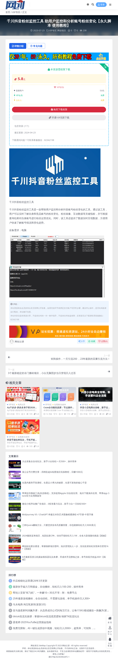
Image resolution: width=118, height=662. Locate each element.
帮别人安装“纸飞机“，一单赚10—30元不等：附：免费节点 (45, 592)
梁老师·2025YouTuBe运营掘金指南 (32, 622)
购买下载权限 (60, 109)
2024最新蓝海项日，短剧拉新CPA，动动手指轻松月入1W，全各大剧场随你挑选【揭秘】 (64, 535)
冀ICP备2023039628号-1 (59, 657)
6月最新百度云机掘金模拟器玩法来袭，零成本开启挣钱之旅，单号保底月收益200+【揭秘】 (64, 558)
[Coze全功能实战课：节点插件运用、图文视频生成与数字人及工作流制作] (59, 394)
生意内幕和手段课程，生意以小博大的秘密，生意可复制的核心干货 (54, 482)
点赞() (104, 341)
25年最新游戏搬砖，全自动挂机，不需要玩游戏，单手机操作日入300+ (51, 598)
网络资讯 (34, 645)
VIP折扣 (60, 87)
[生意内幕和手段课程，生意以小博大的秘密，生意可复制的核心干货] (15, 485)
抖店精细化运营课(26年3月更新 (30, 580)
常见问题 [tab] (37, 45)
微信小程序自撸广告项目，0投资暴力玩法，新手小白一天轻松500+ (54, 503)
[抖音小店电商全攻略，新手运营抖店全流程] (95, 394)
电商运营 (21, 404)
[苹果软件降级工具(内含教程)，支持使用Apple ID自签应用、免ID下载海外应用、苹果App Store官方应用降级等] (15, 496)
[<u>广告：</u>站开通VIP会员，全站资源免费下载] (59, 56)
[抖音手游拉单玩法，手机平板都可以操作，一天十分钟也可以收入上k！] (22, 426)
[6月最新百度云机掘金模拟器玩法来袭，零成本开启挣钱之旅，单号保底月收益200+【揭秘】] (15, 560)
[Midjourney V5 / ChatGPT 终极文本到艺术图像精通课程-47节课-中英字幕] (15, 517)
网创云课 (19, 341)
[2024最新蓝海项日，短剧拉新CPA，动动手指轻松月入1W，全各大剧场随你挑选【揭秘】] (15, 538)
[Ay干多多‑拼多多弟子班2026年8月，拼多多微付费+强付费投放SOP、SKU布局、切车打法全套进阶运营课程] (22, 394)
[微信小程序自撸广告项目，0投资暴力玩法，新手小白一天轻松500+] (15, 507)
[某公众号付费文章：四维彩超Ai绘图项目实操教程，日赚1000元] (15, 475)
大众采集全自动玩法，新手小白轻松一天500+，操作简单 (49, 461)
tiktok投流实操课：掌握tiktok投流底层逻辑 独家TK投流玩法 (46, 616)
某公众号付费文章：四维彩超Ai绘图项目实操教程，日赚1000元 (52, 471)
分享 (83, 341)
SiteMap (42, 645)
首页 (8, 12)
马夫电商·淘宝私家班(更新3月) (29, 604)
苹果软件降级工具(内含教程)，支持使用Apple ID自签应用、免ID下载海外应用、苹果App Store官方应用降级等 (65, 494)
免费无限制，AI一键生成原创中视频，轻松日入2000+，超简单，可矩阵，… (54, 628)
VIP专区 (16, 12)
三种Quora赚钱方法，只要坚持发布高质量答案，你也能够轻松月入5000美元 (59, 525)
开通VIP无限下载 (60, 117)
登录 (102, 5)
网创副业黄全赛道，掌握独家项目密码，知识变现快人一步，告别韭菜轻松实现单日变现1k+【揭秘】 (65, 547)
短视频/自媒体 (60, 404)
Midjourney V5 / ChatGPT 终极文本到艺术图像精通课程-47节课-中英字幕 (57, 514)
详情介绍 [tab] (19, 45)
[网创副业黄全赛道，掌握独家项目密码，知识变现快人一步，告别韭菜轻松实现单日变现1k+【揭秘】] (15, 549)
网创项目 (61, 30)
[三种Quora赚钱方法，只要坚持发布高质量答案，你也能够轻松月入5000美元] (15, 528)
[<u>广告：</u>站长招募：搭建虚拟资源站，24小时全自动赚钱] (59, 331)
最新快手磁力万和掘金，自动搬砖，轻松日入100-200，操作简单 (48, 586)
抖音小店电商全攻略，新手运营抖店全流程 (95, 408)
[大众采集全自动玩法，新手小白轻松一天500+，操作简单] (15, 464)
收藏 (93, 341)
